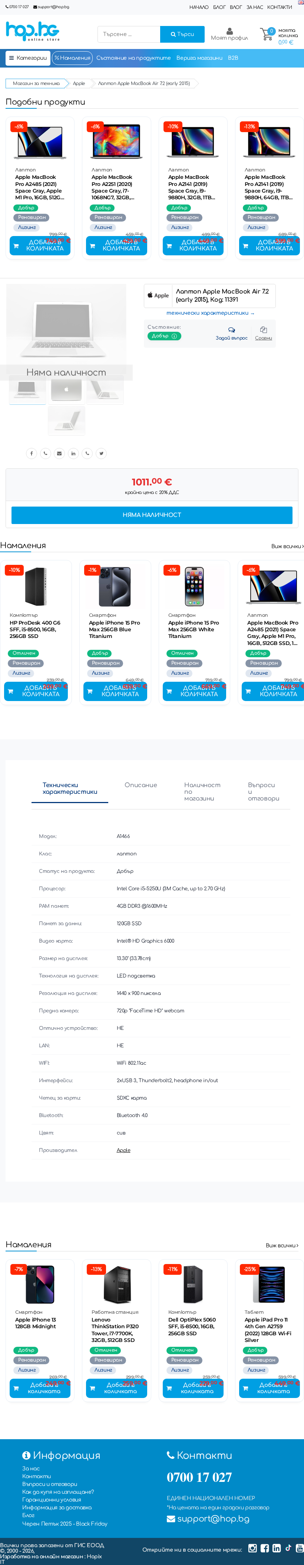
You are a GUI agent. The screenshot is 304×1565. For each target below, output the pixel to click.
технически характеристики (207, 313)
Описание (141, 785)
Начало (199, 7)
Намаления (74, 58)
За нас (255, 7)
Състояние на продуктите (133, 58)
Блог (219, 7)
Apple (123, 1150)
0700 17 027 (19, 7)
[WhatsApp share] (87, 453)
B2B (233, 58)
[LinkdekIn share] (73, 453)
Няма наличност (152, 515)
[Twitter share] (101, 453)
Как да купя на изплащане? (58, 1492)
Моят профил (229, 38)
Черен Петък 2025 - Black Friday (65, 1524)
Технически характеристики (70, 788)
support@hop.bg (53, 7)
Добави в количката (45, 245)
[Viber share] (45, 453)
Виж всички (287, 546)
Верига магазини (199, 58)
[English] (301, 3)
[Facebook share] (31, 453)
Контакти (279, 7)
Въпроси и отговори (264, 792)
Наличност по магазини (202, 792)
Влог (236, 7)
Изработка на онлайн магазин (42, 1556)
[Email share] (59, 453)
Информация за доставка (56, 1507)
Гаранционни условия (51, 1500)
